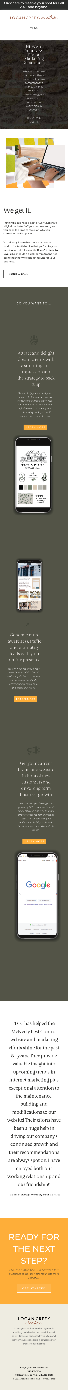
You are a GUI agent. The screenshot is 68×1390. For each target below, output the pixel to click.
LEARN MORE (36, 427)
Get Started (34, 1288)
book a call (18, 274)
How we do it (34, 119)
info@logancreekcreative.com (34, 1367)
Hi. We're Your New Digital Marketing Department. (34, 54)
